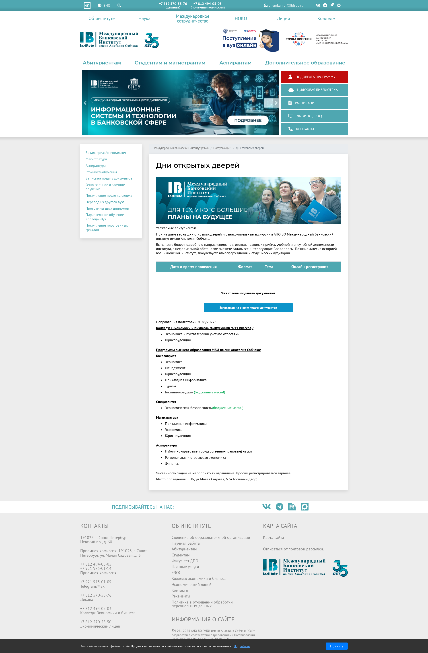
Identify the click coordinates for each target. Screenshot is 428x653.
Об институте (101, 18)
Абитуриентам (102, 63)
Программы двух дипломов (107, 208)
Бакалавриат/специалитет (106, 152)
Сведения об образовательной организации (211, 537)
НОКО (241, 18)
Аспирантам (235, 63)
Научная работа (186, 543)
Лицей (283, 18)
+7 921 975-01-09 (95, 581)
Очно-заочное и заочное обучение (105, 186)
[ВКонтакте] (318, 5)
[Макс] (338, 5)
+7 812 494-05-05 (207, 3)
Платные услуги (185, 566)
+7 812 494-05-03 (95, 608)
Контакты (180, 590)
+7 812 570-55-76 (173, 3)
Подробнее (242, 646)
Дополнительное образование (305, 63)
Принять (336, 646)
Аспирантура (96, 165)
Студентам (181, 555)
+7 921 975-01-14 (95, 568)
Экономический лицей (192, 584)
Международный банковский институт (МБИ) (180, 148)
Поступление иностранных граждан (107, 227)
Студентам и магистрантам (170, 63)
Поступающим (222, 148)
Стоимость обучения (101, 172)
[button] (85, 102)
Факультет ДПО (185, 560)
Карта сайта (273, 537)
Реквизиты (181, 596)
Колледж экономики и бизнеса (199, 578)
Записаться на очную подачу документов (248, 308)
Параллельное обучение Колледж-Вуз (105, 216)
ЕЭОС (176, 572)
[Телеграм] (325, 5)
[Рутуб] (332, 5)
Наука (144, 18)
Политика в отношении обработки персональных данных (202, 604)
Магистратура (96, 159)
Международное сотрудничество (193, 18)
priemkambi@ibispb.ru (285, 5)
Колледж (326, 18)
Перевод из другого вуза (105, 202)
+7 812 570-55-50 (95, 621)
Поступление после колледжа (109, 195)
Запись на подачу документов (109, 178)
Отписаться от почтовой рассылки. (293, 549)
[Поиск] (119, 5)
